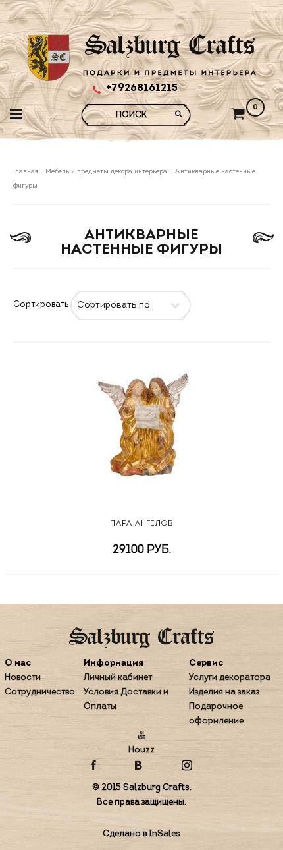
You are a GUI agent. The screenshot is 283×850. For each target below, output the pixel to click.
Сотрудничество (40, 692)
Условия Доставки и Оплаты (126, 699)
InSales (164, 834)
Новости (23, 677)
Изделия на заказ (224, 692)
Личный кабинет (118, 677)
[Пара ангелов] (141, 430)
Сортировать (40, 304)
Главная (26, 171)
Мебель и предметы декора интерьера (106, 171)
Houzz (141, 750)
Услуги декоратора (229, 677)
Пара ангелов (141, 524)
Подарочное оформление (216, 713)
